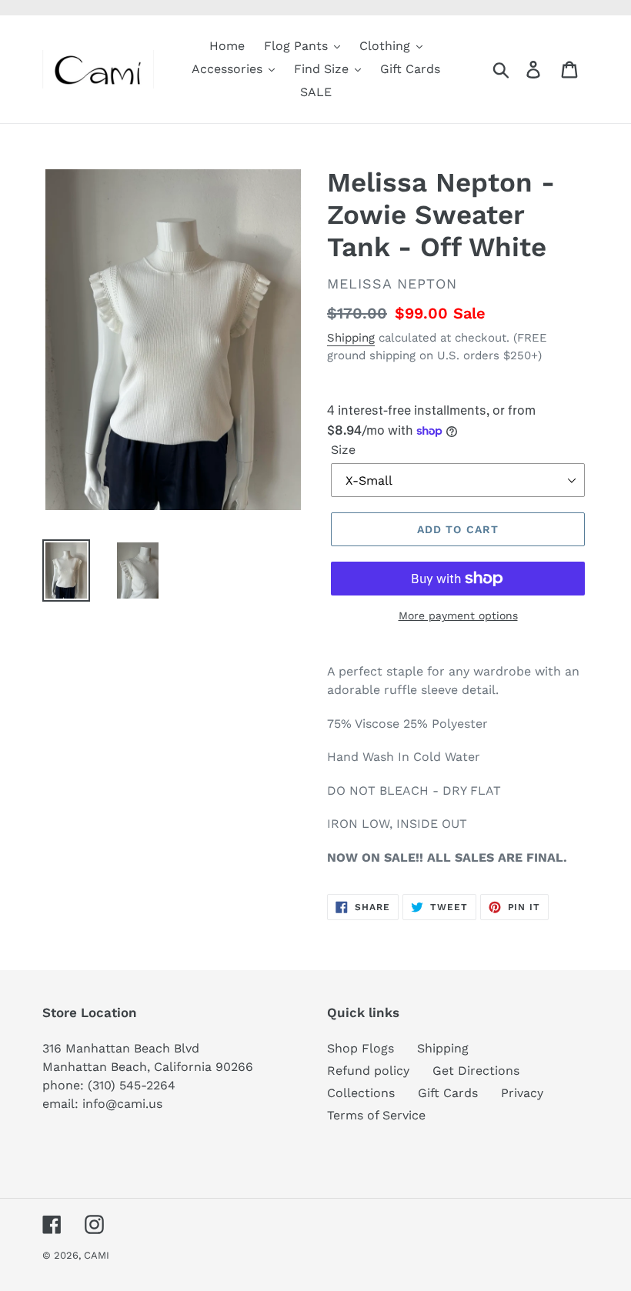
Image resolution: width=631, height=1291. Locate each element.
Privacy (522, 1093)
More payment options (458, 615)
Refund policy (368, 1070)
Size (343, 449)
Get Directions (475, 1070)
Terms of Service (376, 1115)
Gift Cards (448, 1093)
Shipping (351, 338)
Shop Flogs (360, 1048)
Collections (361, 1093)
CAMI (96, 1255)
